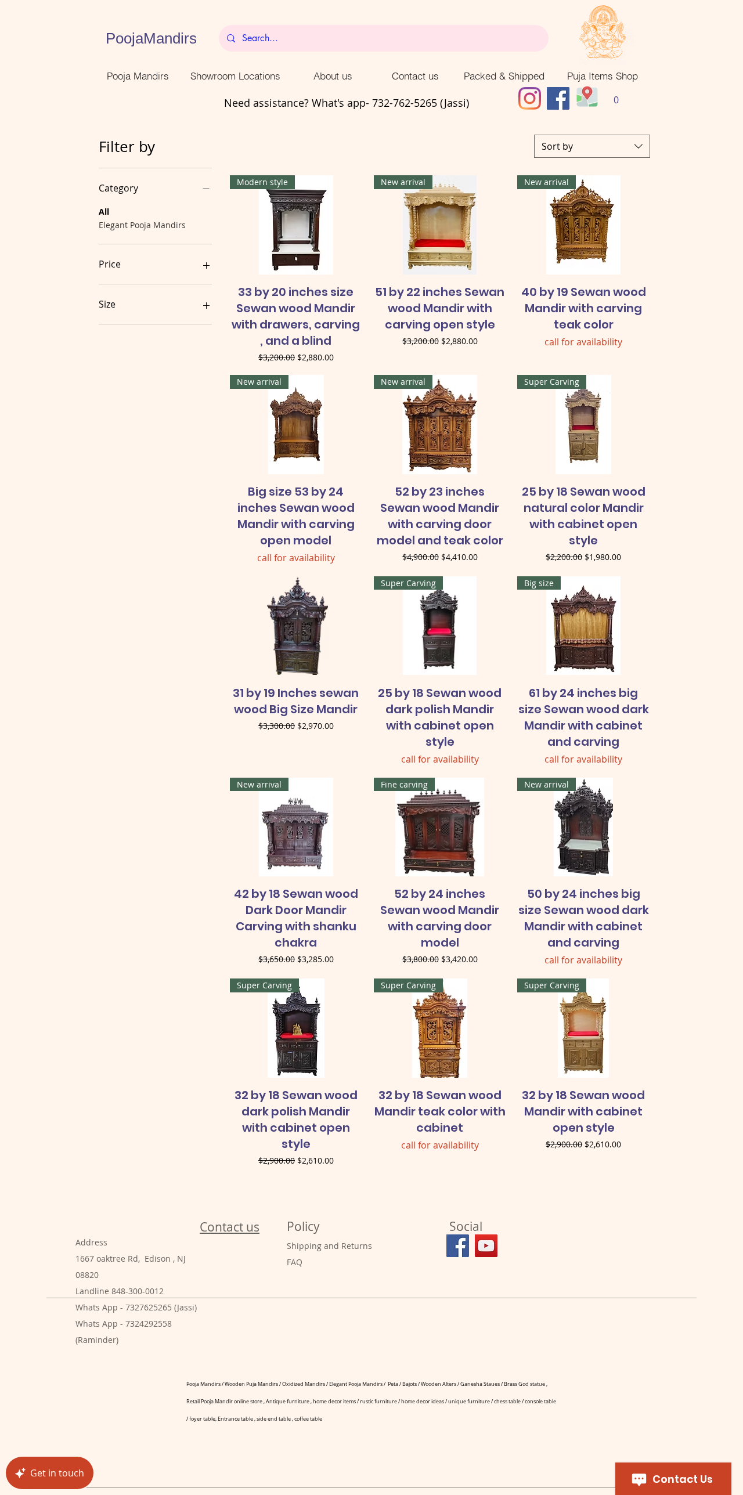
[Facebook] (558, 98)
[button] (616, 96)
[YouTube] (486, 1245)
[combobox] (592, 146)
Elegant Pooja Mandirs (142, 224)
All (104, 211)
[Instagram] (529, 98)
